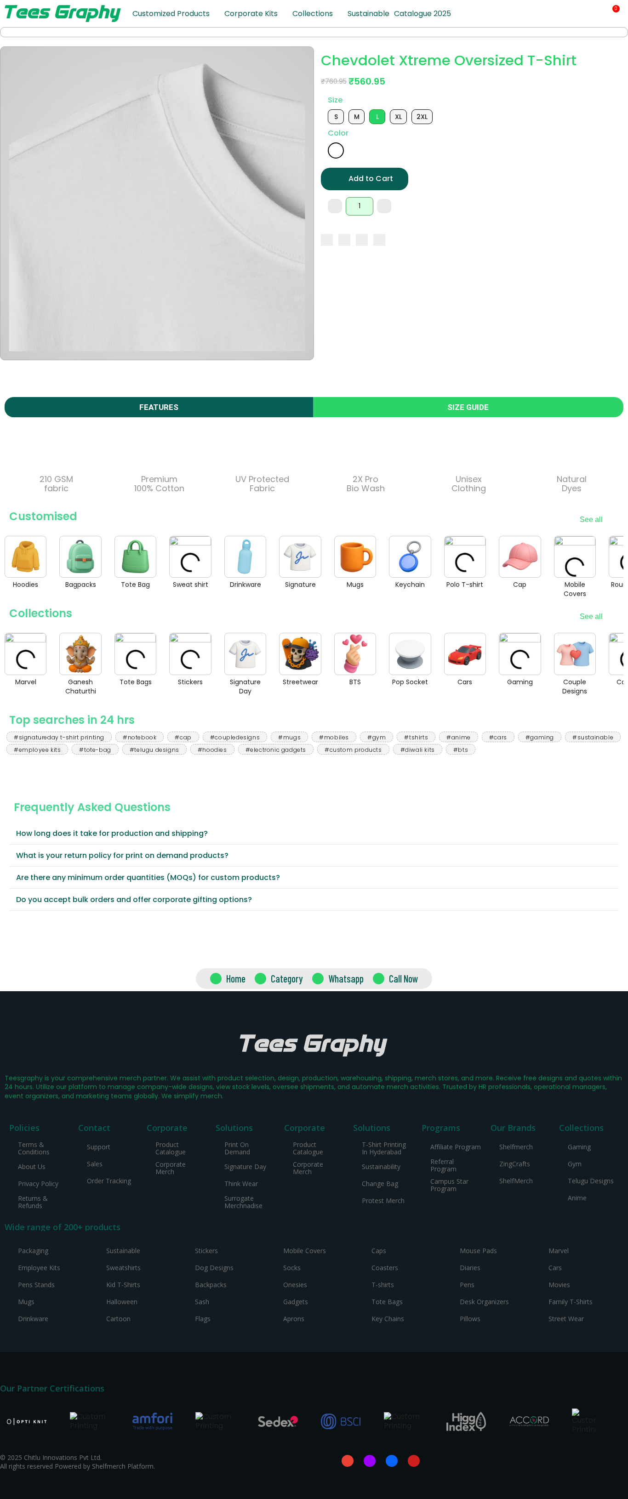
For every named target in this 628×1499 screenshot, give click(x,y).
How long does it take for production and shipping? (112, 833)
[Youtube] (414, 1461)
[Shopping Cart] (612, 13)
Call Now (403, 978)
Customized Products (171, 13)
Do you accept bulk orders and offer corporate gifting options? (134, 899)
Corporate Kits (251, 13)
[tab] (314, 834)
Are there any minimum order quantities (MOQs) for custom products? (148, 877)
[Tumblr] (379, 240)
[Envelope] (348, 1461)
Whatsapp (346, 978)
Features (158, 407)
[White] (336, 150)
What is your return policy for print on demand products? (122, 855)
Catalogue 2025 (422, 13)
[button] (581, 14)
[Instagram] (370, 1461)
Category (287, 978)
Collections (312, 13)
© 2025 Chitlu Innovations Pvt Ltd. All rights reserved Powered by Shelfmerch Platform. (77, 1462)
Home (235, 978)
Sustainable (368, 13)
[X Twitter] (344, 240)
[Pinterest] (362, 240)
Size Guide (468, 407)
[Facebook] (327, 240)
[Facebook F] (392, 1461)
